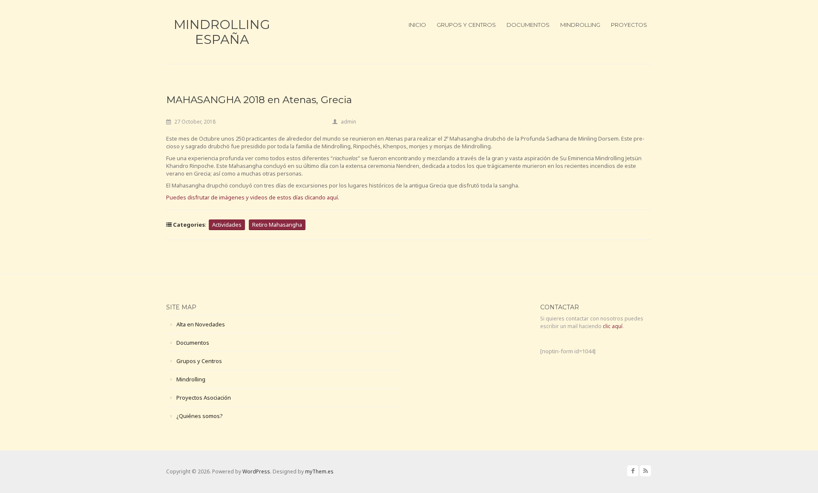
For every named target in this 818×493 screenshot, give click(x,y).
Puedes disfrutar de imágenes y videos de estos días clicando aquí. (252, 197)
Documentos (528, 24)
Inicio (417, 24)
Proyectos (629, 24)
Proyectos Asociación (203, 397)
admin (348, 121)
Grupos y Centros (466, 24)
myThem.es (319, 471)
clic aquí (612, 326)
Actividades (227, 224)
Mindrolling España (222, 32)
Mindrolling (580, 24)
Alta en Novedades (200, 324)
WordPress (256, 471)
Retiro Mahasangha (277, 224)
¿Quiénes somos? (199, 416)
